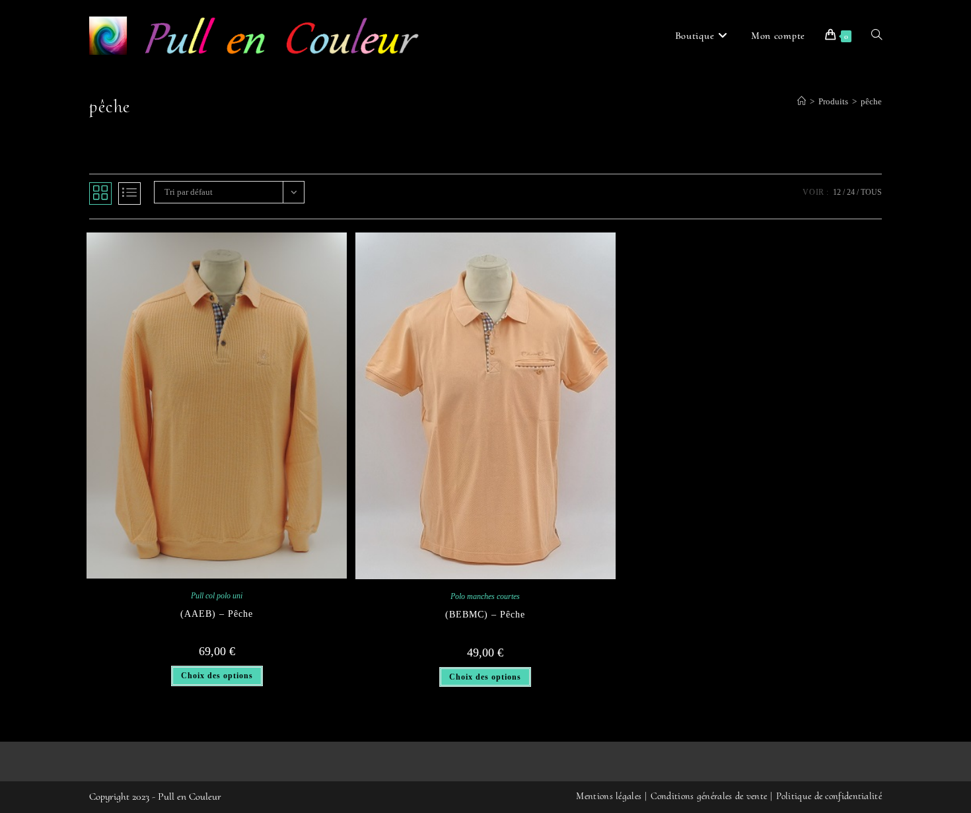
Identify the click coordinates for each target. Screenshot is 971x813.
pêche (871, 101)
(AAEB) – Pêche (216, 614)
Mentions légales (608, 796)
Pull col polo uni (216, 595)
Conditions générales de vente (709, 796)
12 (837, 192)
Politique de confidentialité (829, 796)
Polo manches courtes (485, 596)
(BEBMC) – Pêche (485, 614)
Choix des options (217, 675)
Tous (871, 192)
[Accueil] (801, 101)
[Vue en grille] (100, 193)
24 (851, 192)
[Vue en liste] (129, 193)
